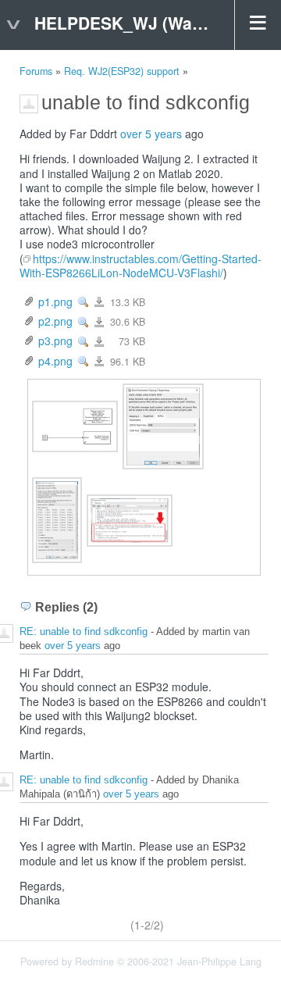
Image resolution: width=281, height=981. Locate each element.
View (83, 302)
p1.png (55, 301)
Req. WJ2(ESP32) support (122, 71)
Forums (36, 71)
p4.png (55, 361)
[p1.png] (75, 425)
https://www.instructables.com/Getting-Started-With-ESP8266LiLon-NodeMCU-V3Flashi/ (140, 265)
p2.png (55, 321)
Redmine (94, 961)
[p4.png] (129, 518)
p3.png (55, 340)
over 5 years (151, 133)
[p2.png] (163, 425)
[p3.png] (57, 518)
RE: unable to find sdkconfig (84, 632)
